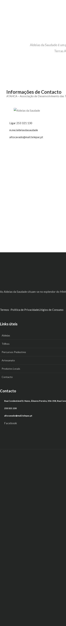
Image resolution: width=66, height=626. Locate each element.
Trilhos (6, 343)
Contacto (7, 376)
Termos (4, 309)
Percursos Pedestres (14, 352)
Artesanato (8, 360)
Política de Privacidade (25, 309)
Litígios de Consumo (51, 309)
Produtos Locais (11, 368)
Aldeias (6, 335)
